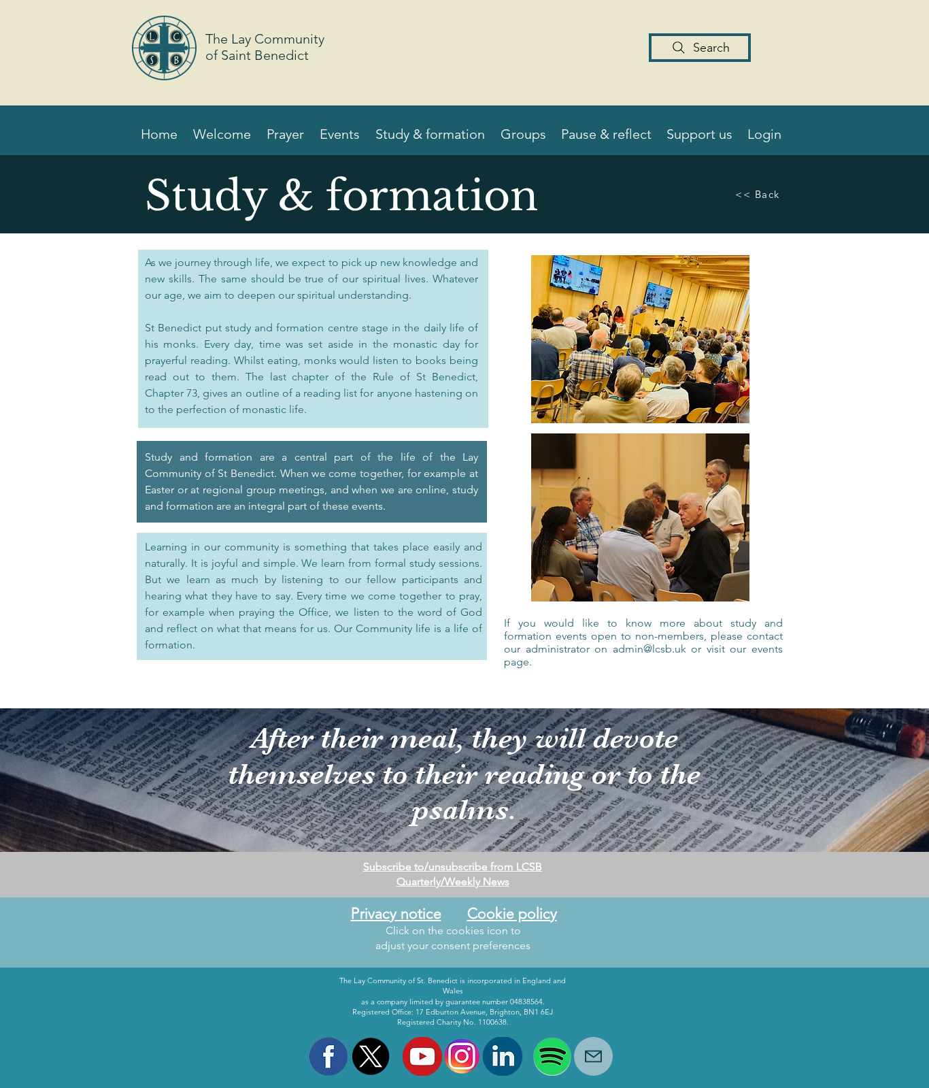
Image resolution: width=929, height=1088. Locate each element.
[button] (221, 134)
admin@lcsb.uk (649, 648)
